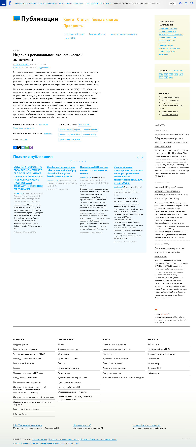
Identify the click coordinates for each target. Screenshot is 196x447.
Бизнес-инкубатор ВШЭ (69, 387)
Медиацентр (153, 363)
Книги (68, 19)
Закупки (17, 368)
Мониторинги (109, 353)
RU (171, 3)
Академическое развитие (115, 368)
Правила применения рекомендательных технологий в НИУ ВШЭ (40, 443)
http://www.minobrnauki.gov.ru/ (27, 425)
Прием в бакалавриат (68, 358)
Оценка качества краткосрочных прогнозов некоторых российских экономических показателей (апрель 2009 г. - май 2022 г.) (128, 174)
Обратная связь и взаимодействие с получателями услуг (75, 398)
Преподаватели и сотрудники (27, 358)
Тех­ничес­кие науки (170, 114)
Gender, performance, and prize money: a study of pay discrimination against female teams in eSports (61, 171)
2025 (180, 70)
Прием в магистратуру (68, 368)
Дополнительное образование (72, 377)
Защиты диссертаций (113, 363)
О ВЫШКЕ (18, 339)
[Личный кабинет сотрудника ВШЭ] (186, 3)
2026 (176, 70)
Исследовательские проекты (116, 349)
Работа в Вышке (20, 414)
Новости (160, 125)
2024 (161, 74)
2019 (161, 77)
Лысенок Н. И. (19, 193)
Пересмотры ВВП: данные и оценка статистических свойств (94, 170)
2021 (176, 74)
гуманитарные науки (167, 37)
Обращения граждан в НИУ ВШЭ (28, 372)
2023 (166, 74)
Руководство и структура (25, 349)
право (161, 51)
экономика (163, 54)
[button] (71, 161)
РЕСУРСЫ (153, 339)
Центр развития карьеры (69, 382)
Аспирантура (64, 372)
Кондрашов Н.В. (43, 68)
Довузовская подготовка (69, 349)
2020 (181, 74)
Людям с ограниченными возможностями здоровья (32, 403)
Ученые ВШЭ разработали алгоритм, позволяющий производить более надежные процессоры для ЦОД (171, 192)
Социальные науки (170, 111)
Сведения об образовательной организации (34, 397)
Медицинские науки (170, 102)
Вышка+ (61, 363)
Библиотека (153, 344)
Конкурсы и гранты (112, 372)
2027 (171, 70)
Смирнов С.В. (18, 68)
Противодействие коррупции (27, 382)
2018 (166, 77)
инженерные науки (167, 40)
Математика (43, 124)
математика (164, 48)
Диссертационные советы (115, 358)
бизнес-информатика (168, 28)
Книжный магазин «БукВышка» (161, 353)
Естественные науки (170, 100)
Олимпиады (63, 353)
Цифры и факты (20, 344)
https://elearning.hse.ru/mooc (146, 425)
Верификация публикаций (75, 34)
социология (170, 51)
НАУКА (107, 339)
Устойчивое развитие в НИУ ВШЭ (29, 353)
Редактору (186, 439)
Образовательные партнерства (72, 391)
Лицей (61, 344)
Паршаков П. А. (53, 181)
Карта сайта (74, 443)
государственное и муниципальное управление (171, 32)
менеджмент (175, 48)
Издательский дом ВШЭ (159, 349)
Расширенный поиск (97, 34)
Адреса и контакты (39, 439)
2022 (171, 74)
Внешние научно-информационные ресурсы (123, 377)
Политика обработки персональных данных (98, 439)
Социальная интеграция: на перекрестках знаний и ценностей (169, 252)
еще (171, 77)
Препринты (73, 25)
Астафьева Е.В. (85, 178)
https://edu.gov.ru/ (82, 425)
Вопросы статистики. (21, 64)
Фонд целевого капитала (25, 377)
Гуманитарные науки (170, 97)
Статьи (83, 19)
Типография (153, 358)
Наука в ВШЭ (70, 38)
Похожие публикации (33, 156)
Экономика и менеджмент (23, 128)
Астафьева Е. (118, 187)
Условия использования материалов (63, 439)
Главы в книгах (105, 19)
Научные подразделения (114, 344)
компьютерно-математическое (166, 44)
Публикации (39, 18)
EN (174, 3)
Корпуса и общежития (23, 363)
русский (23, 139)
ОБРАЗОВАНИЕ (66, 339)
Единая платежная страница (26, 409)
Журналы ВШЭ (154, 368)
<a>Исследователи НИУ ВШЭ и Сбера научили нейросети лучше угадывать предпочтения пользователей (172, 140)
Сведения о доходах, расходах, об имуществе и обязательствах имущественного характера (29, 390)
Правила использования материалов (123, 34)
